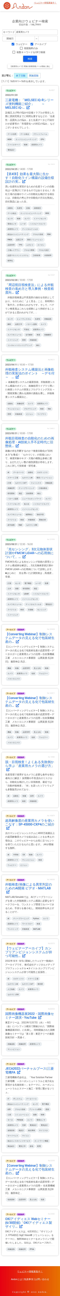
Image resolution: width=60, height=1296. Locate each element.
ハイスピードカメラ (37, 224)
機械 (9, 668)
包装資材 (11, 1200)
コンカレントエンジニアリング (20, 345)
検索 (30, 58)
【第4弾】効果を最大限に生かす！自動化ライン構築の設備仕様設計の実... (29, 177)
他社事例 (31, 1130)
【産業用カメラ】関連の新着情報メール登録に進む (30, 66)
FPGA (32, 1249)
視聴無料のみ (31, 48)
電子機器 (27, 583)
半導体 (15, 855)
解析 (9, 324)
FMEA (10, 240)
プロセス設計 (43, 250)
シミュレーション (22, 1115)
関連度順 (33, 75)
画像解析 (47, 335)
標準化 (10, 261)
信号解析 (29, 335)
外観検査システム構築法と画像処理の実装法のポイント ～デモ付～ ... (29, 373)
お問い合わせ (42, 1279)
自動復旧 (37, 208)
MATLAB (36, 929)
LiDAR (26, 594)
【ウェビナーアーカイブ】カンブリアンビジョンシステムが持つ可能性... (28, 952)
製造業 (40, 984)
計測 (9, 483)
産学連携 (11, 525)
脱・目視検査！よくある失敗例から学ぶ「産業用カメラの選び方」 (29, 764)
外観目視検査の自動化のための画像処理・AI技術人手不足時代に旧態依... (29, 442)
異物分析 (42, 520)
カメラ (27, 219)
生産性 (19, 208)
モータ (10, 1120)
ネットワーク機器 (41, 1141)
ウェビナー (21, 44)
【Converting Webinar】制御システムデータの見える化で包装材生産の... (29, 638)
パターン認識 (31, 324)
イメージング (13, 340)
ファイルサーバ (14, 145)
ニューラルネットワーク (31, 499)
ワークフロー (27, 924)
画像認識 (47, 319)
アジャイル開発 (35, 1109)
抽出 (38, 345)
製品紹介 (11, 1146)
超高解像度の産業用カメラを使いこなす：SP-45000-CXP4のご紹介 (29, 822)
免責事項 (28, 1279)
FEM (49, 234)
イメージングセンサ (30, 509)
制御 (25, 145)
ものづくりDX (31, 525)
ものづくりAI (27, 478)
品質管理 (11, 245)
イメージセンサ (40, 219)
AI (8, 472)
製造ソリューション (35, 240)
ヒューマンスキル (24, 319)
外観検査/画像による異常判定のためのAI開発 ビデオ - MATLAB (28, 886)
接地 (31, 1146)
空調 (24, 1125)
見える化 (37, 668)
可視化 (26, 329)
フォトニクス (36, 483)
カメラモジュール (15, 335)
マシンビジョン (14, 409)
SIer (49, 409)
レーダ (23, 224)
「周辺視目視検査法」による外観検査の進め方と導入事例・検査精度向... (29, 288)
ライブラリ (41, 414)
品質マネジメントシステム (18, 255)
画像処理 (20, 404)
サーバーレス (13, 1136)
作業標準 (47, 255)
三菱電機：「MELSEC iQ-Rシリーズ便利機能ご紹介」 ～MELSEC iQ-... (29, 103)
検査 (38, 335)
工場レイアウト (14, 250)
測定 (20, 493)
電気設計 (11, 150)
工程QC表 (36, 255)
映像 (17, 668)
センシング (41, 610)
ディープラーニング (26, 488)
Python (36, 919)
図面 (47, 1109)
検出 (39, 493)
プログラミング (30, 409)
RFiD (47, 213)
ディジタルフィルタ (30, 229)
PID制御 (20, 1120)
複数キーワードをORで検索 (31, 52)
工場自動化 (42, 488)
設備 (28, 208)
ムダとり (29, 245)
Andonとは (16, 1279)
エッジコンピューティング (26, 139)
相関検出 (29, 514)
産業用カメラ (36, 145)
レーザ (38, 583)
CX (24, 855)
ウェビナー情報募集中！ (45, 3)
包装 (33, 673)
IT (8, 1099)
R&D (20, 525)
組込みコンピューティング (18, 234)
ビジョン (29, 414)
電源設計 (33, 1125)
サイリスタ (43, 1130)
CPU (42, 139)
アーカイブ (40, 44)
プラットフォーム (40, 134)
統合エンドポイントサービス (19, 1141)
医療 (46, 583)
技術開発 (29, 493)
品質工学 (19, 240)
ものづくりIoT (21, 483)
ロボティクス (42, 472)
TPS (20, 245)
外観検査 (33, 340)
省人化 (26, 504)
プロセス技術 (38, 234)
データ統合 (24, 134)
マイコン (25, 1136)
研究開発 (11, 493)
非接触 (30, 610)
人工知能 (11, 989)
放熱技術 (11, 1130)
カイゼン (40, 245)
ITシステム (17, 1099)
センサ (10, 219)
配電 (39, 1146)
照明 (24, 340)
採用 (32, 796)
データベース (18, 472)
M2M (10, 139)
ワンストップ (13, 929)
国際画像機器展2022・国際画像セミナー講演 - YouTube (29, 1015)
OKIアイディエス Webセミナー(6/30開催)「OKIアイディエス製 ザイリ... (30, 1222)
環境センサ (12, 224)
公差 (9, 1115)
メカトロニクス (14, 679)
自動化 (10, 208)
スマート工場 (13, 478)
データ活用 (12, 134)
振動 (35, 1115)
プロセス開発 (29, 250)
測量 (17, 589)
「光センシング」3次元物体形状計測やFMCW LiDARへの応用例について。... (29, 553)
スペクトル (12, 520)
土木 (9, 589)
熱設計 (21, 1130)
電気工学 (22, 1146)
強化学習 (40, 514)
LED (9, 1109)
